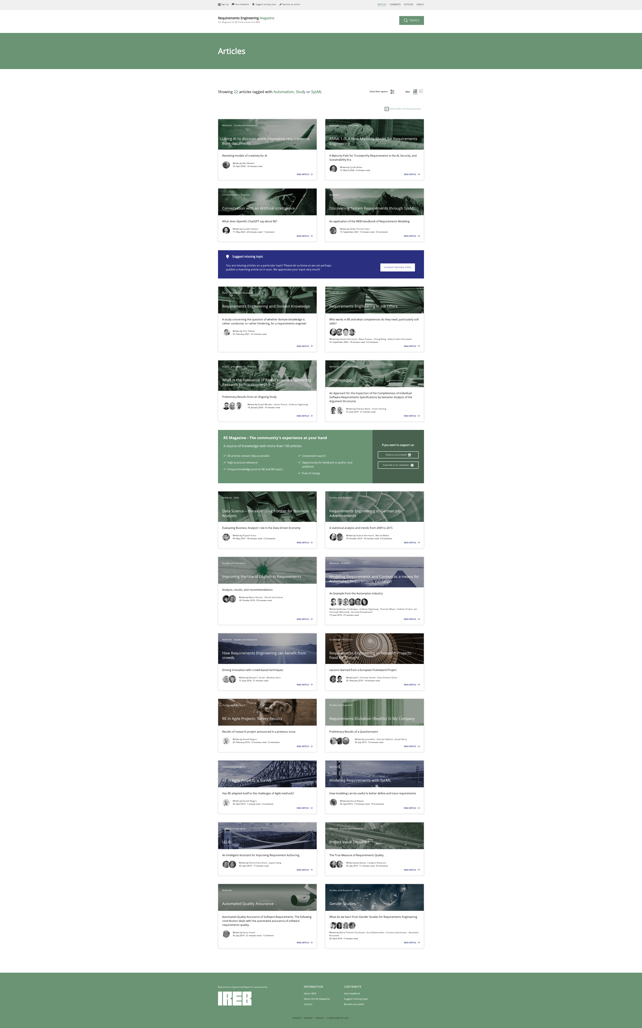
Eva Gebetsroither (376, 932)
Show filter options (379, 91)
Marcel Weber (382, 535)
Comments (395, 4)
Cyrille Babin (356, 167)
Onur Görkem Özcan (387, 677)
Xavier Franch (281, 404)
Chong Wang (380, 339)
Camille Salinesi (250, 228)
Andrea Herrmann (348, 339)
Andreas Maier (363, 408)
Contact (308, 1004)
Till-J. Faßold (248, 331)
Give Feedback (352, 993)
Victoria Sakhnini (385, 739)
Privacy (320, 1018)
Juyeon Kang (275, 862)
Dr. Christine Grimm (366, 677)
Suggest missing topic (397, 267)
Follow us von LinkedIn (396, 454)
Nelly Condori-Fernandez (400, 339)
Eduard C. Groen (257, 677)
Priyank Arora (249, 535)
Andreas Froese (405, 609)
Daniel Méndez (265, 404)
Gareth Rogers (250, 739)
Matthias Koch (274, 677)
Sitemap (296, 1018)
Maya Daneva (366, 339)
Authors (408, 4)
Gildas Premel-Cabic (360, 228)
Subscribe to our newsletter (396, 465)
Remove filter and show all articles (405, 108)
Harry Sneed (249, 932)
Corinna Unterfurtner (396, 932)
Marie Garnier (256, 597)
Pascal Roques (357, 800)
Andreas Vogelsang (298, 404)
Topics (413, 20)
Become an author (354, 1004)
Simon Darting (379, 408)
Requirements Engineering (246, 20)
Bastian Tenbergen (348, 609)
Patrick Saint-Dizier (273, 597)
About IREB (310, 993)
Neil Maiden (248, 163)
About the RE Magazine (317, 998)
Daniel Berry (401, 739)
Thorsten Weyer (388, 609)
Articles (382, 4)
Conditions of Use (337, 1018)
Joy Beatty (361, 862)
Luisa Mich (370, 739)
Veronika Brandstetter (362, 612)
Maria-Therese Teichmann (352, 932)
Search (420, 4)
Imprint (308, 1018)
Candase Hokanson (376, 862)
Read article (303, 174)
